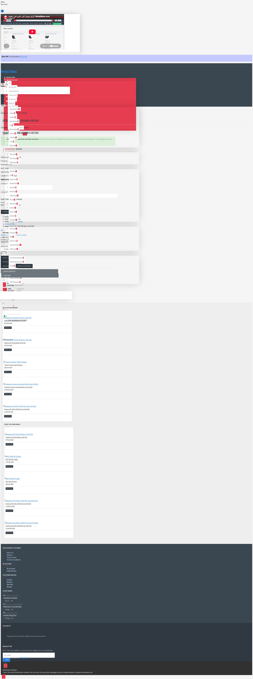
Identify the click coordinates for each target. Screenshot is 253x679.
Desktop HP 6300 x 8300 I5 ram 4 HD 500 (16, 409)
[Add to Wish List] (5, 330)
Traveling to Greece (10, 598)
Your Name (4, 183)
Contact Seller (10, 224)
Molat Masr (9, 71)
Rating (2, 202)
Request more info (9, 271)
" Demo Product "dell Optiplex (13, 365)
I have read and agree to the (17, 658)
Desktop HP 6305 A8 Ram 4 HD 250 (15, 343)
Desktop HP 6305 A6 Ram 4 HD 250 (15, 321)
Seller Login (10, 77)
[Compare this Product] (8, 330)
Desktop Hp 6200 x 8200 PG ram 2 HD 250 (18, 526)
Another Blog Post (9, 615)
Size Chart (7, 275)
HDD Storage (4, 246)
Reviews (19, 149)
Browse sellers (12, 80)
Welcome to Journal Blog (12, 607)
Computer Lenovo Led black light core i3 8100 (18, 387)
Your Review (4, 192)
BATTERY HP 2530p (12, 459)
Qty (2, 253)
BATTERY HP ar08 (11, 482)
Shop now (23, 57)
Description (9, 149)
